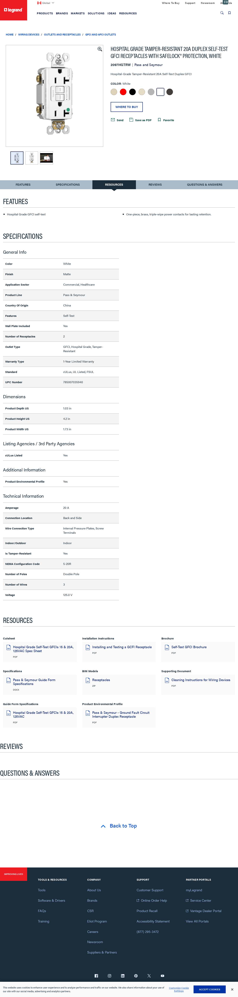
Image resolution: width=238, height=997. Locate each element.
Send (119, 120)
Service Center (200, 900)
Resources (114, 184)
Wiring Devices (28, 34)
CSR (90, 910)
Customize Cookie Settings (179, 989)
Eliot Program (97, 921)
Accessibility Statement (153, 921)
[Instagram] (109, 976)
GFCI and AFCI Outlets (100, 34)
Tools (41, 890)
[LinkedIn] (122, 976)
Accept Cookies (209, 989)
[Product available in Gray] (151, 92)
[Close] (232, 989)
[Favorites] (229, 12)
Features (22, 185)
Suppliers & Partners (102, 952)
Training (43, 921)
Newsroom (95, 941)
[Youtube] (162, 976)
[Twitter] (149, 976)
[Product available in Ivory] (114, 92)
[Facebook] (96, 976)
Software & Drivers (51, 900)
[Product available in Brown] (169, 92)
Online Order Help (154, 900)
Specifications (68, 184)
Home (10, 34)
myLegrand (194, 890)
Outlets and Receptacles (62, 34)
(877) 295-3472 (148, 931)
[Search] (222, 12)
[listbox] (54, 96)
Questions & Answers (204, 184)
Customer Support (150, 890)
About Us (94, 890)
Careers (92, 931)
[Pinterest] (136, 976)
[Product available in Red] (123, 92)
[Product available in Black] (132, 92)
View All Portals (197, 921)
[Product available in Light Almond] (142, 92)
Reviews (155, 184)
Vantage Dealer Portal (205, 910)
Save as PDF (143, 120)
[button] (99, 49)
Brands (92, 900)
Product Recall (147, 910)
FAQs (42, 910)
